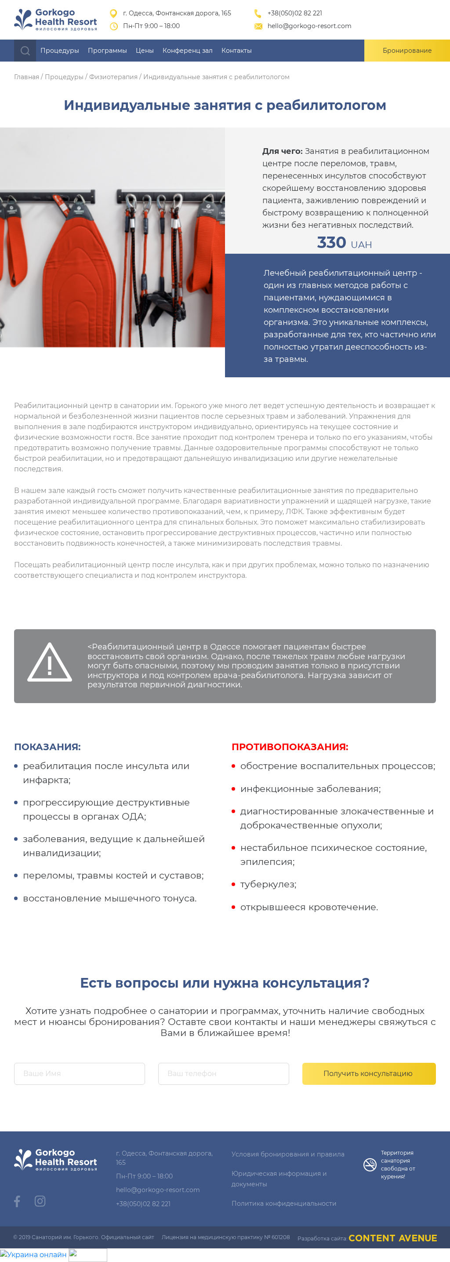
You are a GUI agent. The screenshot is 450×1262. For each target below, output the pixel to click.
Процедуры (59, 51)
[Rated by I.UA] (88, 1254)
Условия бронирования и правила (288, 1154)
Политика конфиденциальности (284, 1203)
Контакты (236, 51)
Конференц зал (188, 51)
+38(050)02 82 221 (295, 13)
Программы (107, 51)
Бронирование (407, 51)
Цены (145, 51)
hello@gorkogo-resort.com (310, 26)
